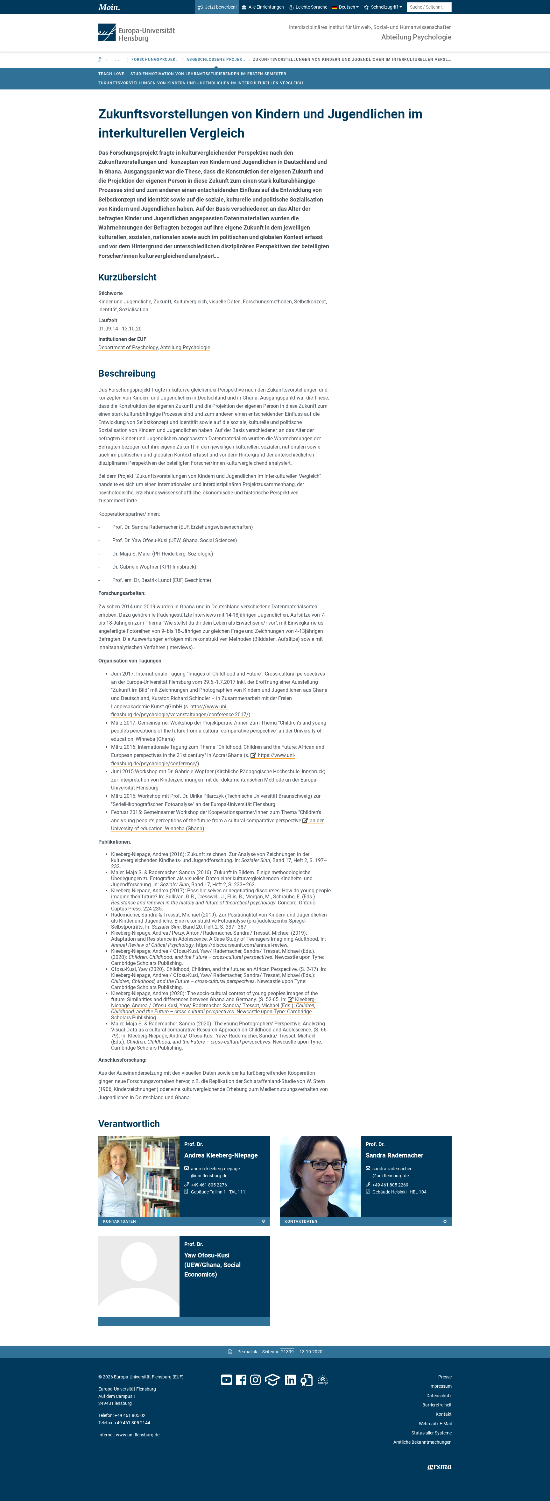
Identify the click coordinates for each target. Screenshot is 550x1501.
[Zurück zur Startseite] (136, 33)
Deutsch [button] (347, 7)
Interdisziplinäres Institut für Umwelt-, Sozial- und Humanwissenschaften (370, 27)
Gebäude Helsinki (389, 1191)
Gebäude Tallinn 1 (208, 1191)
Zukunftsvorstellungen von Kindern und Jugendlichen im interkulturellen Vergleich (200, 83)
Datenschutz (439, 1395)
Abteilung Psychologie (416, 37)
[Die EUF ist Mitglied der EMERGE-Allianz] (323, 1380)
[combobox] (429, 7)
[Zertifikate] (306, 1380)
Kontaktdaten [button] (119, 1221)
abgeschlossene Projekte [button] (216, 59)
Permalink (247, 1351)
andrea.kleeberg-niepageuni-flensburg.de (215, 1172)
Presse (445, 1376)
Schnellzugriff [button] (384, 7)
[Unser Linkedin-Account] (291, 1380)
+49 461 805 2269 (390, 1184)
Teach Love (111, 74)
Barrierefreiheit (437, 1404)
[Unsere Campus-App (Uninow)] (272, 1380)
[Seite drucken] (230, 1351)
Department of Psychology (128, 347)
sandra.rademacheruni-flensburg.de (392, 1172)
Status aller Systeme (432, 1432)
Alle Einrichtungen (266, 7)
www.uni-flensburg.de (137, 1434)
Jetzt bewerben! (221, 7)
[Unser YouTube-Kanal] (226, 1380)
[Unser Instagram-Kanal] (255, 1380)
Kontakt (444, 1414)
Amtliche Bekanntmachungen (422, 1442)
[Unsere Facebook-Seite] (241, 1380)
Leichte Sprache (311, 7)
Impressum (440, 1386)
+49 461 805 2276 (209, 1184)
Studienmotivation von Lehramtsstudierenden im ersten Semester (208, 74)
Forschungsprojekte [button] (155, 59)
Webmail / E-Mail (435, 1423)
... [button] (117, 59)
